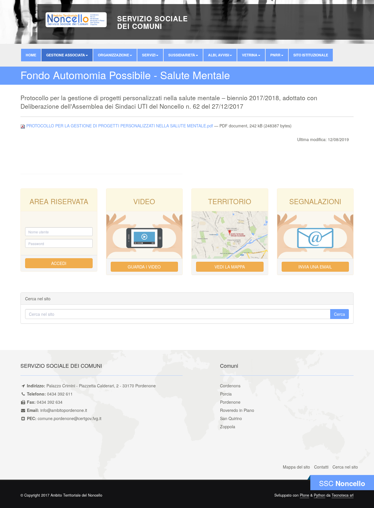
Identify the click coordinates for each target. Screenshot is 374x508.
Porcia (226, 394)
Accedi (58, 263)
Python (319, 495)
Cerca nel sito (345, 467)
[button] (67, 55)
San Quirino (231, 418)
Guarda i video (144, 267)
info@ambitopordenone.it (63, 410)
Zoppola (227, 426)
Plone (304, 495)
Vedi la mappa (229, 267)
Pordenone (230, 402)
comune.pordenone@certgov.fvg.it (69, 418)
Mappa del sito (296, 467)
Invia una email (315, 267)
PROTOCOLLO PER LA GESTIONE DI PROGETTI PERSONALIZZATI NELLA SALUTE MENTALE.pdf (119, 126)
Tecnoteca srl (343, 495)
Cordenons (230, 386)
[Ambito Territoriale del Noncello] (76, 19)
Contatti (321, 467)
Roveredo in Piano (237, 410)
